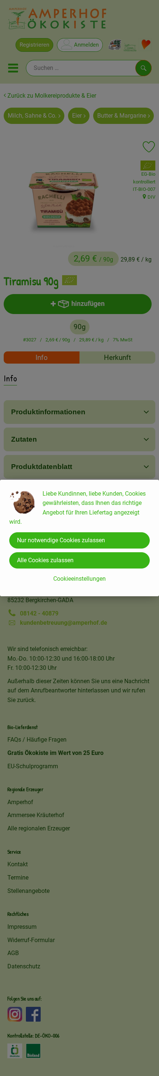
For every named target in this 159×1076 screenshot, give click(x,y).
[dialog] (79, 538)
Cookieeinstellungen (79, 578)
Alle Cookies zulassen (45, 560)
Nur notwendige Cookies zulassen (61, 540)
